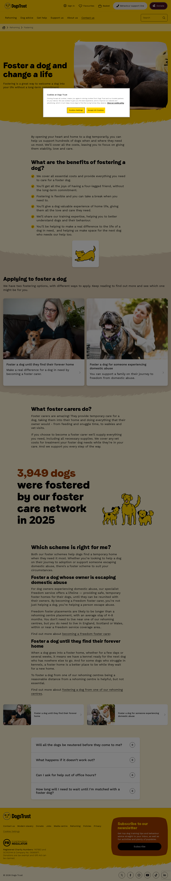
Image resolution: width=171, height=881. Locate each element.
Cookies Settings (76, 110)
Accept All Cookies (96, 110)
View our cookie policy (115, 103)
